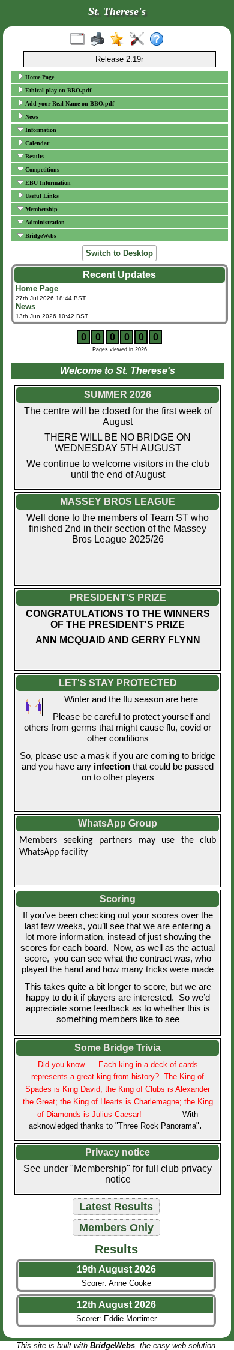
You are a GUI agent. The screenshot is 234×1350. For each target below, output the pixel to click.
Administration (44, 222)
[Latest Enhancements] (120, 39)
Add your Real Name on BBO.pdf (68, 103)
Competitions (41, 169)
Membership (40, 209)
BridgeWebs (39, 235)
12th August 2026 (116, 1305)
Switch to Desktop (119, 253)
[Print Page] (100, 39)
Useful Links (41, 196)
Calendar (36, 143)
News (30, 116)
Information (39, 130)
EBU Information (47, 182)
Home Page (38, 77)
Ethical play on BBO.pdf (57, 90)
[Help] (159, 39)
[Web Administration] (139, 39)
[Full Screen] (80, 39)
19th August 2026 (116, 1269)
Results (33, 156)
